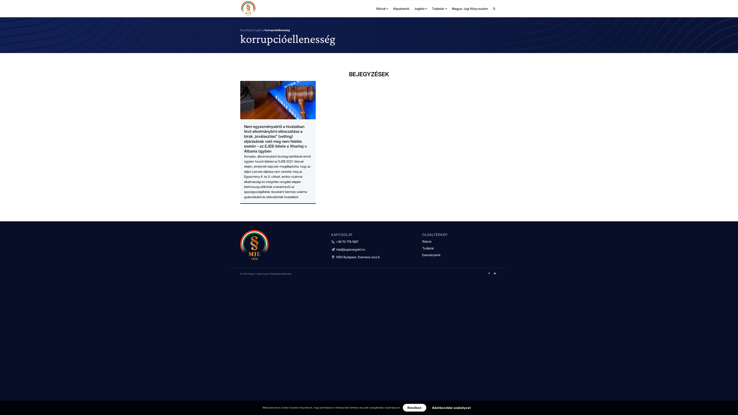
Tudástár (428, 248)
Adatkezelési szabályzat (451, 408)
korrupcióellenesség (287, 38)
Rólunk (426, 241)
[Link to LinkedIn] (495, 273)
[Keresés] (494, 8)
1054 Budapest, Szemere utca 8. (355, 257)
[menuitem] (382, 8)
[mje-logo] (248, 8)
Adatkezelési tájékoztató (280, 273)
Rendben (414, 408)
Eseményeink (431, 255)
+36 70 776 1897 (344, 242)
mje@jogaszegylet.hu (348, 249)
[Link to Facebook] (489, 273)
